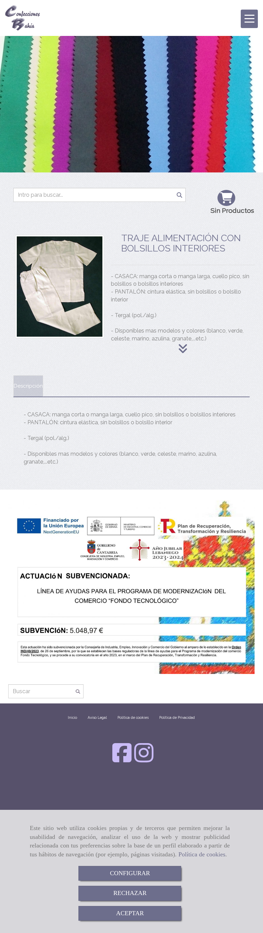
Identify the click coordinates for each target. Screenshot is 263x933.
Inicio (72, 717)
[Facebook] (122, 759)
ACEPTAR (130, 913)
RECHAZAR (130, 893)
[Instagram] (143, 759)
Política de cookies (201, 854)
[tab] (28, 386)
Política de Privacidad (177, 717)
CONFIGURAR (130, 873)
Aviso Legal (97, 717)
